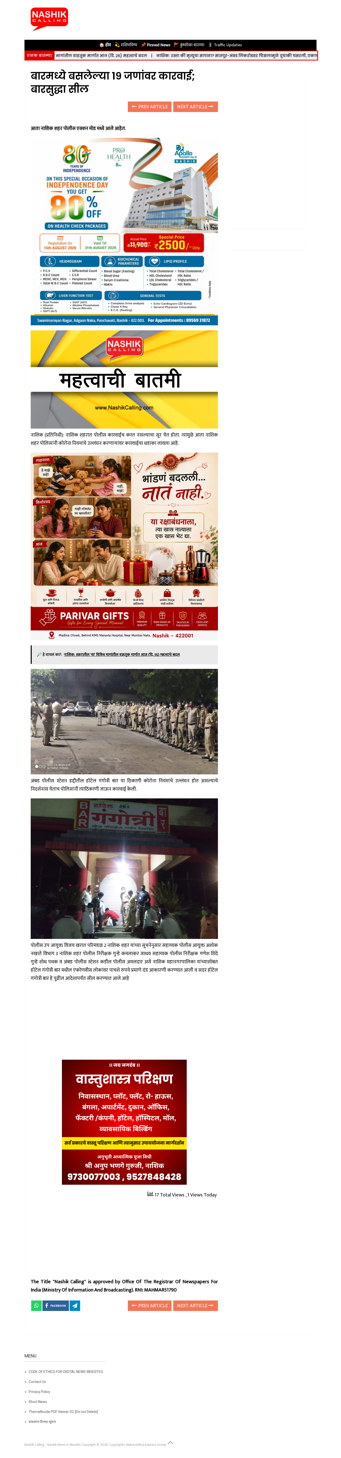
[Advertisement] (124, 1023)
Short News (38, 1402)
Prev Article (152, 107)
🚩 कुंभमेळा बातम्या (189, 45)
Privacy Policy (39, 1392)
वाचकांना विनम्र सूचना (42, 1422)
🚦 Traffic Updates (225, 45)
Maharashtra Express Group (146, 1444)
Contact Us (37, 1382)
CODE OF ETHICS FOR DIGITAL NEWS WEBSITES (66, 1372)
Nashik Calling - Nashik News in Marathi (52, 1444)
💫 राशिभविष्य (126, 45)
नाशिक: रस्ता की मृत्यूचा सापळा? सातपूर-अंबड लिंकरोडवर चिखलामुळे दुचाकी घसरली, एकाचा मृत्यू (174, 55)
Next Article (192, 107)
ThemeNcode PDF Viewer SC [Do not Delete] (63, 1412)
